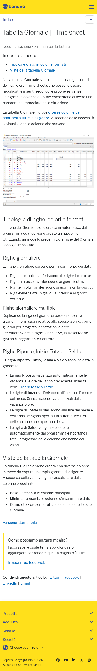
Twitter (53, 577)
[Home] (17, 7)
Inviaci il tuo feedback (26, 562)
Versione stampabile (20, 522)
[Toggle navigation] (90, 7)
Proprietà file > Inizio (36, 387)
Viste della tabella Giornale (32, 70)
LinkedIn (10, 583)
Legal (6, 660)
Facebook (70, 577)
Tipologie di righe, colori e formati (38, 64)
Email (25, 583)
